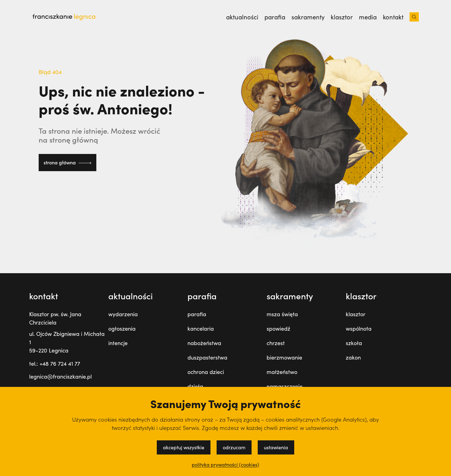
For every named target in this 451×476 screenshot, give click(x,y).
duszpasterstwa (207, 357)
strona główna (60, 162)
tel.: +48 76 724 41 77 (54, 363)
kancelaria (200, 328)
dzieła (195, 386)
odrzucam (234, 447)
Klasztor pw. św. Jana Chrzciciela (55, 318)
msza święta (282, 314)
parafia (274, 17)
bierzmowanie (284, 357)
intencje (118, 343)
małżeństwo (282, 372)
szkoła (354, 343)
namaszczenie (285, 386)
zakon (353, 357)
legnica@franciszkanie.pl (60, 376)
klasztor (342, 17)
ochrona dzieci (205, 372)
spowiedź (278, 328)
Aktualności (242, 17)
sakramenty (308, 17)
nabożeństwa (204, 343)
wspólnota (359, 328)
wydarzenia (123, 314)
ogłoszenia (122, 328)
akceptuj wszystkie (183, 447)
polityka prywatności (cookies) (225, 464)
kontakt (393, 17)
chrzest (276, 343)
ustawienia (276, 447)
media (368, 17)
